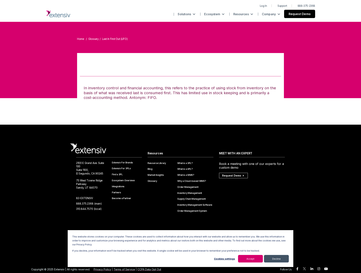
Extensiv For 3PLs (121, 168)
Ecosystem (212, 14)
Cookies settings (224, 258)
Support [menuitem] (282, 5)
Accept (250, 258)
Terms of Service (124, 269)
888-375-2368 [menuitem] (306, 5)
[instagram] (318, 269)
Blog (150, 169)
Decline (276, 258)
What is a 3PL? (185, 163)
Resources (241, 14)
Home (80, 38)
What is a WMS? (185, 175)
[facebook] (297, 269)
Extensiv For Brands (122, 162)
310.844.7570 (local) (89, 208)
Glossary (93, 38)
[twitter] (304, 269)
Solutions (185, 14)
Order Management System (192, 211)
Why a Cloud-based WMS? (191, 181)
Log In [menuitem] (263, 5)
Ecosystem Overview (123, 180)
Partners (116, 192)
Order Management (187, 187)
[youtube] (326, 269)
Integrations (118, 186)
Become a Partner (121, 198)
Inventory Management (189, 193)
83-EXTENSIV (84, 198)
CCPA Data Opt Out (149, 269)
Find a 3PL (117, 174)
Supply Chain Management (191, 199)
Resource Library (157, 163)
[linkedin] (311, 269)
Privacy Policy (102, 269)
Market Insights (156, 175)
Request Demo (300, 14)
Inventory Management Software (194, 205)
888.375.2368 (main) (89, 203)
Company (269, 14)
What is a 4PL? (185, 169)
